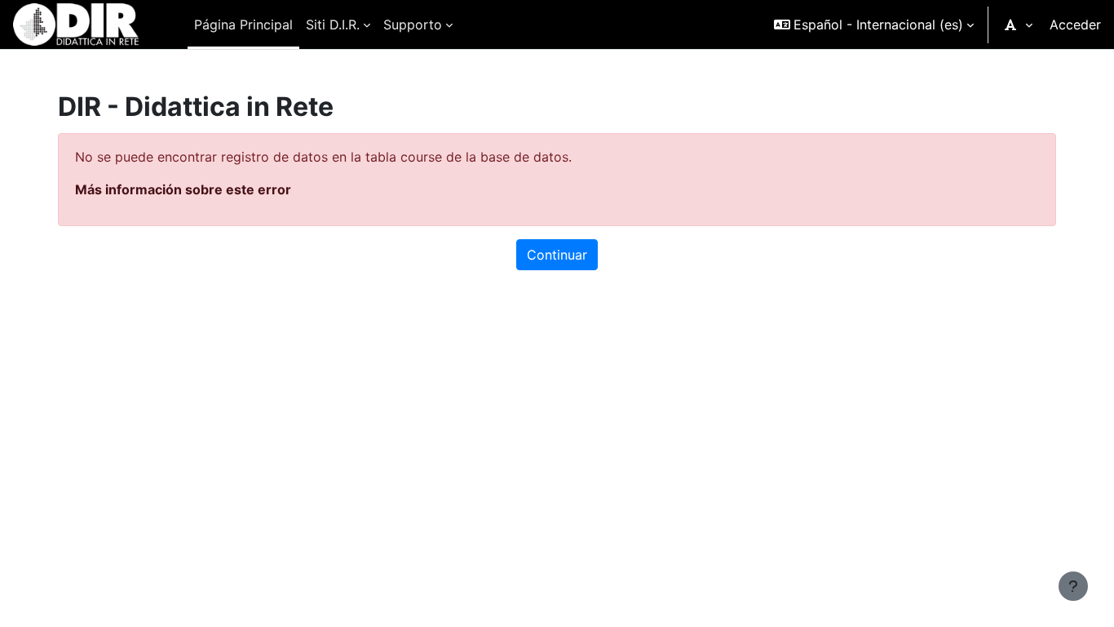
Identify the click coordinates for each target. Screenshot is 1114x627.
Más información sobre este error (183, 189)
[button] (873, 24)
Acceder (1075, 24)
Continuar (557, 255)
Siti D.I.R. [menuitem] (333, 24)
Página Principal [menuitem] (243, 24)
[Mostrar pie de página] (1073, 586)
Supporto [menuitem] (412, 24)
